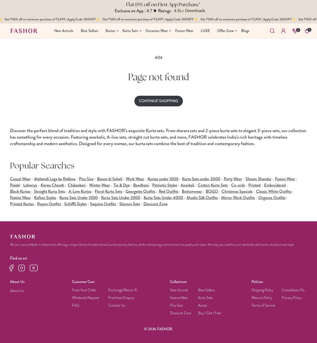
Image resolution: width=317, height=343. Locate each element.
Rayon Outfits (49, 204)
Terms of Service (263, 305)
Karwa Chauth (52, 185)
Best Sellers (206, 290)
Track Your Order (84, 290)
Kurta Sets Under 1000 (78, 198)
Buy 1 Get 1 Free (209, 313)
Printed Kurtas (22, 204)
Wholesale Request (85, 297)
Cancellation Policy (294, 290)
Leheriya (30, 185)
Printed (254, 185)
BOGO (212, 191)
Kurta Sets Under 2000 (120, 198)
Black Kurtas (20, 191)
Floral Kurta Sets (108, 191)
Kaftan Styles (45, 198)
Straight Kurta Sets (49, 191)
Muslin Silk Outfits (202, 198)
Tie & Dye (121, 185)
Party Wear (233, 179)
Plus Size (86, 179)
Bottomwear (192, 191)
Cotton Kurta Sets (213, 185)
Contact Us (116, 305)
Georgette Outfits (140, 191)
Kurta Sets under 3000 (201, 179)
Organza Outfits (271, 198)
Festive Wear (20, 198)
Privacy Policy (292, 297)
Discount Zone (155, 204)
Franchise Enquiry (121, 297)
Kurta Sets (205, 297)
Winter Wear (99, 185)
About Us (17, 291)
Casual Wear (20, 179)
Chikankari (77, 185)
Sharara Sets (129, 204)
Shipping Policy (262, 290)
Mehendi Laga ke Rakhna (54, 179)
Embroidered (275, 185)
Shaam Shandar (259, 179)
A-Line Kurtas (79, 191)
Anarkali (187, 185)
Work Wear (135, 179)
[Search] (272, 31)
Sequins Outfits (103, 204)
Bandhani (141, 185)
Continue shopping (158, 101)
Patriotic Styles (164, 185)
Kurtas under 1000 (163, 179)
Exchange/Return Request (124, 290)
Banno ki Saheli (109, 179)
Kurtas (202, 305)
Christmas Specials (237, 191)
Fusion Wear (285, 179)
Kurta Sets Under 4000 (163, 198)
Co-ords (238, 185)
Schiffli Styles (75, 204)
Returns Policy (262, 297)
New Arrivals (179, 290)
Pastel (15, 185)
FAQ (75, 305)
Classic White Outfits (273, 191)
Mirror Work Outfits (238, 198)
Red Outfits (168, 191)
